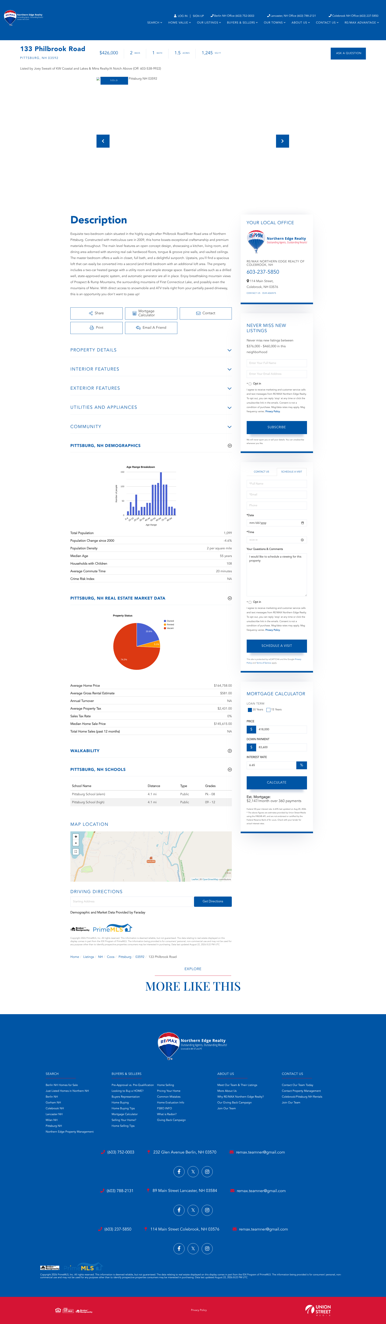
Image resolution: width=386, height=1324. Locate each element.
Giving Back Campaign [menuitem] (171, 1120)
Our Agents (269, 293)
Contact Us (253, 293)
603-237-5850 (263, 272)
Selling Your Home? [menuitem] (124, 1120)
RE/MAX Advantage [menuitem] (360, 23)
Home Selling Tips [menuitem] (123, 1126)
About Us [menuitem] (299, 23)
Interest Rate (257, 757)
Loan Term (256, 704)
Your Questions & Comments (265, 549)
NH (100, 957)
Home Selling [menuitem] (165, 1085)
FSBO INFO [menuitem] (164, 1108)
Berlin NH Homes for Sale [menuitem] (62, 1085)
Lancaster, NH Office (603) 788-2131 (293, 16)
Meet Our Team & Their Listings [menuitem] (237, 1085)
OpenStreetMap (210, 879)
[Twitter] (193, 1171)
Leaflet (195, 879)
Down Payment (258, 739)
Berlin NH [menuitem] (52, 1097)
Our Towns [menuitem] (273, 23)
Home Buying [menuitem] (120, 1102)
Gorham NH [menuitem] (53, 1102)
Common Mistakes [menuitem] (168, 1097)
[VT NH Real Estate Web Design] (318, 1310)
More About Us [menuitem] (226, 1091)
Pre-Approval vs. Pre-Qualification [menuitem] (133, 1085)
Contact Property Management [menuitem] (301, 1091)
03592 (140, 957)
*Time (250, 532)
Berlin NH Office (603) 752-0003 (234, 16)
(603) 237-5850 (118, 1229)
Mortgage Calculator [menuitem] (125, 1114)
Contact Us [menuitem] (326, 23)
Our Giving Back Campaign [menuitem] (234, 1102)
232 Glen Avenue (184, 1152)
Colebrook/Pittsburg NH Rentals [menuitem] (302, 1097)
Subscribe (277, 427)
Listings (88, 957)
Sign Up (198, 16)
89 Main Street (184, 1191)
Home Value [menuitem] (178, 23)
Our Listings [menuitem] (207, 23)
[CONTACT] (348, 54)
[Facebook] (179, 1171)
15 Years (276, 709)
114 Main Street (184, 1229)
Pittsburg (124, 957)
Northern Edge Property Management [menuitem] (69, 1132)
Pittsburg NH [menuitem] (54, 1126)
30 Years (258, 709)
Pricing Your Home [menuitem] (168, 1091)
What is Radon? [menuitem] (167, 1114)
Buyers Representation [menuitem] (126, 1097)
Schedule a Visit (291, 472)
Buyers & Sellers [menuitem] (241, 23)
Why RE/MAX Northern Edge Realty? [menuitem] (240, 1097)
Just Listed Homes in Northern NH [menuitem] (67, 1091)
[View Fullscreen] (76, 852)
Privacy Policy (272, 411)
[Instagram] (207, 1171)
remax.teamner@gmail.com (260, 1152)
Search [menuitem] (153, 23)
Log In (182, 16)
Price (250, 721)
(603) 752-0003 (120, 1152)
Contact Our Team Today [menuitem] (297, 1085)
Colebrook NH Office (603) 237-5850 (355, 16)
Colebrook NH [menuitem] (55, 1108)
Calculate (276, 782)
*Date (250, 515)
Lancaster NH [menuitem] (54, 1114)
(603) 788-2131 (120, 1191)
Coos (110, 957)
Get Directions (213, 901)
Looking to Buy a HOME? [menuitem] (127, 1091)
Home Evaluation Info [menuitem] (170, 1102)
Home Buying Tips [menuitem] (123, 1108)
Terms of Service (263, 663)
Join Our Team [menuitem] (226, 1108)
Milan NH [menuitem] (51, 1120)
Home (74, 957)
